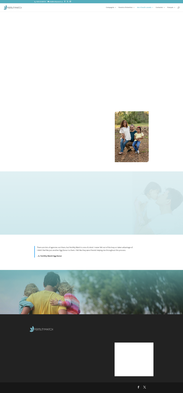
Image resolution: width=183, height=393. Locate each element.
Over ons (81, 337)
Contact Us (144, 81)
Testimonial (82, 354)
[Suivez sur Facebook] (138, 387)
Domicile (81, 333)
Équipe (80, 350)
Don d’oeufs (82, 345)
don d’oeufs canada (144, 7)
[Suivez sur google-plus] (150, 387)
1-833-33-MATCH (41, 2)
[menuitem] (171, 9)
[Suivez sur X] (144, 387)
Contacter (159, 7)
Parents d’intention (126, 7)
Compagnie (110, 7)
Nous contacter (83, 358)
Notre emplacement (85, 362)
